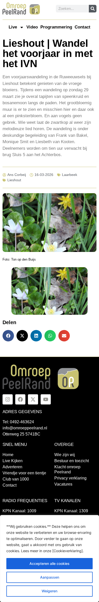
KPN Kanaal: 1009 (19, 511)
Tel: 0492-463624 (18, 422)
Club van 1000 (16, 479)
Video (32, 27)
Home (8, 455)
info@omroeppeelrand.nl (25, 428)
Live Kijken (13, 461)
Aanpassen (49, 577)
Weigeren (49, 591)
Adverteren (12, 467)
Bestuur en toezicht (71, 461)
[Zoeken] (92, 8)
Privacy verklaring (70, 478)
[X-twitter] (33, 399)
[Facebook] (20, 399)
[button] (8, 335)
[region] (49, 558)
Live (13, 27)
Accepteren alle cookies (49, 563)
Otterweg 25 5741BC (21, 434)
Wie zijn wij (64, 455)
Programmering (56, 27)
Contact (82, 27)
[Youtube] (46, 399)
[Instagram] (8, 399)
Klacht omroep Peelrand (67, 469)
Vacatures (63, 484)
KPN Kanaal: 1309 (71, 511)
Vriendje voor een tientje (24, 473)
